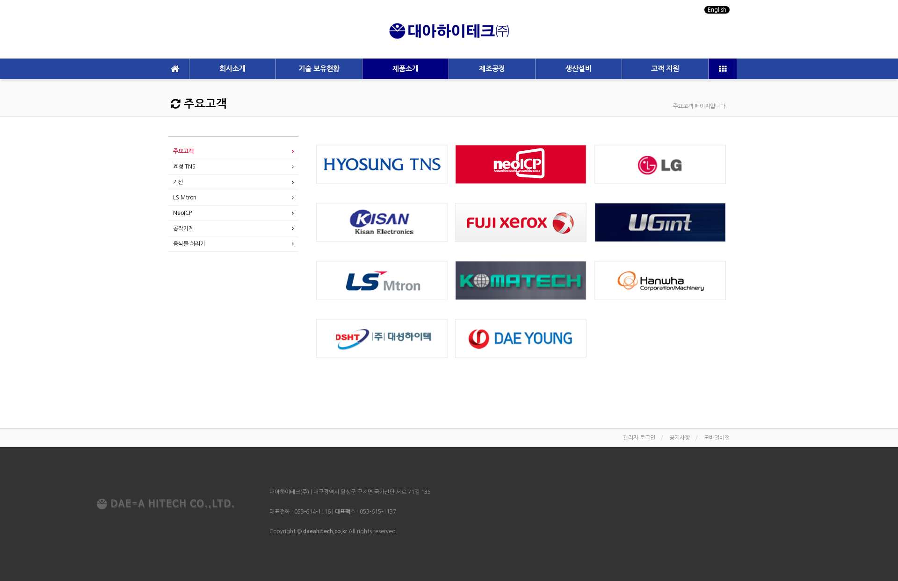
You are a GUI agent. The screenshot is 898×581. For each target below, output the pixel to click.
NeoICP (182, 213)
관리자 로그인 (639, 438)
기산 (178, 182)
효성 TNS (184, 166)
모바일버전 (717, 438)
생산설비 (578, 68)
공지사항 (679, 438)
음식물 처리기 (189, 244)
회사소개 (232, 68)
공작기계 (183, 228)
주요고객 (183, 151)
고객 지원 (665, 68)
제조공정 (492, 68)
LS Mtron (184, 197)
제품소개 (405, 68)
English (717, 10)
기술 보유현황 (319, 68)
